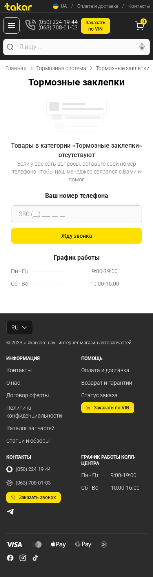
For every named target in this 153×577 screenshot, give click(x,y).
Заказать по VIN (111, 408)
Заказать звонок (37, 497)
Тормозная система (61, 68)
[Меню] (11, 25)
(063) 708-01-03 (33, 483)
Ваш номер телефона (76, 195)
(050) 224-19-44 (33, 469)
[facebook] (10, 558)
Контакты (139, 6)
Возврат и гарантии (106, 383)
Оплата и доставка (97, 6)
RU (14, 327)
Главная (16, 68)
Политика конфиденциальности (34, 412)
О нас (13, 383)
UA (64, 6)
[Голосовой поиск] (142, 47)
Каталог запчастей (30, 428)
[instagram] (23, 558)
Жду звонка (76, 236)
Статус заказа (99, 395)
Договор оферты (27, 395)
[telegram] (10, 512)
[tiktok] (35, 558)
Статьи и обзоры (28, 441)
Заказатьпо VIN (96, 26)
